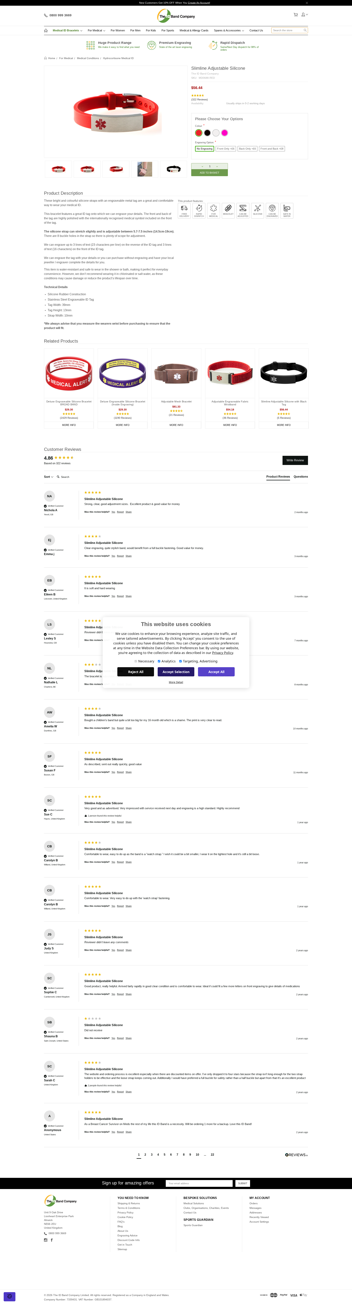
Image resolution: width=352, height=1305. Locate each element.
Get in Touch (125, 1244)
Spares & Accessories (227, 30)
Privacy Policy (125, 1212)
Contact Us (256, 30)
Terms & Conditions (129, 1207)
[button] (249, 97)
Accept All (216, 672)
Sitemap (122, 1249)
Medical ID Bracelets (66, 30)
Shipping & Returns (129, 1203)
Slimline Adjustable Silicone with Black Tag (284, 403)
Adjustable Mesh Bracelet (176, 401)
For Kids (151, 30)
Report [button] (120, 512)
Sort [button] (47, 476)
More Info (69, 425)
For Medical (95, 30)
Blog (120, 1226)
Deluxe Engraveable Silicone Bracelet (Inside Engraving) (122, 403)
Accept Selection (176, 672)
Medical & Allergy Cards (194, 30)
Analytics (169, 661)
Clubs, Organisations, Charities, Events (206, 1207)
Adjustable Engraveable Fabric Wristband (230, 403)
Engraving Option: (205, 142)
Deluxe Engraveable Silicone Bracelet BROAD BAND (68, 403)
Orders (254, 1203)
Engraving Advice (128, 1235)
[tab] (278, 477)
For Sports (168, 30)
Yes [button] (113, 512)
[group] (63, 458)
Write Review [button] (295, 460)
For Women (118, 30)
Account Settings (259, 1221)
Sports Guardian (193, 1225)
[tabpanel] (58, 169)
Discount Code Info (129, 1240)
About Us (123, 1230)
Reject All (135, 672)
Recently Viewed (259, 1217)
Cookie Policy (125, 1217)
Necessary (146, 661)
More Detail (176, 682)
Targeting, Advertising (200, 661)
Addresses (256, 1212)
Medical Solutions (194, 1203)
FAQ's (121, 1221)
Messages (255, 1207)
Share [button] (129, 512)
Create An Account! (199, 2)
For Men (135, 30)
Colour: (199, 125)
